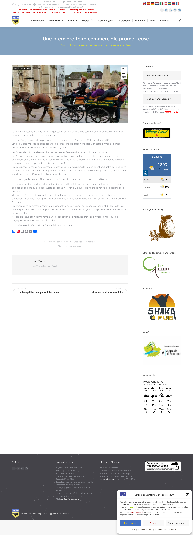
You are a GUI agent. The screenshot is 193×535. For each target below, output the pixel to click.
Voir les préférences (177, 523)
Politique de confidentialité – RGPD (162, 530)
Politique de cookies (139, 530)
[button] (187, 494)
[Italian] (161, 3)
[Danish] (165, 3)
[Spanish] (149, 3)
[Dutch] (157, 3)
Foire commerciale (22, 68)
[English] (145, 3)
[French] (178, 3)
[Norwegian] (174, 3)
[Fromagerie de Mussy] (162, 241)
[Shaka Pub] (162, 320)
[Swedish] (170, 3)
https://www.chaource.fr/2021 (44, 266)
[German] (153, 3)
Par (76, 242)
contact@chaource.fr (151, 91)
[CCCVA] (162, 364)
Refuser (154, 523)
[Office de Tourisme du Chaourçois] (157, 277)
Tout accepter (131, 523)
